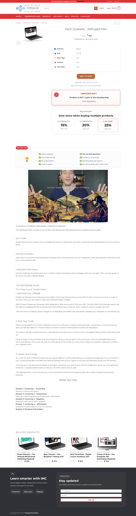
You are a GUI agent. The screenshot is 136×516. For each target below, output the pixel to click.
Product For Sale (31, 23)
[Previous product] (118, 22)
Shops (18, 16)
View (78, 67)
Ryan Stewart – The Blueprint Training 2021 (54, 455)
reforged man (96, 85)
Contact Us (16, 492)
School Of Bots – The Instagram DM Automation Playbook (106, 456)
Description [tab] (22, 148)
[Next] (119, 451)
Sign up (91, 500)
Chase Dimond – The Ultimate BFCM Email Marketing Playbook (26, 456)
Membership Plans (32, 16)
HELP (67, 16)
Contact (109, 1)
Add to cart (86, 76)
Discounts (58, 16)
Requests (47, 16)
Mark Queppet (79, 85)
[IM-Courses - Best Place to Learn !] (28, 8)
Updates (74, 16)
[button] (101, 8)
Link (77, 58)
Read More (81, 1)
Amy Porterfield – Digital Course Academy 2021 (80, 455)
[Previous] (15, 451)
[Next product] (114, 22)
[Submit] (96, 8)
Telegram (40, 492)
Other (44, 23)
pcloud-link (87, 85)
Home (18, 23)
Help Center (28, 492)
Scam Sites (85, 16)
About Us (117, 1)
